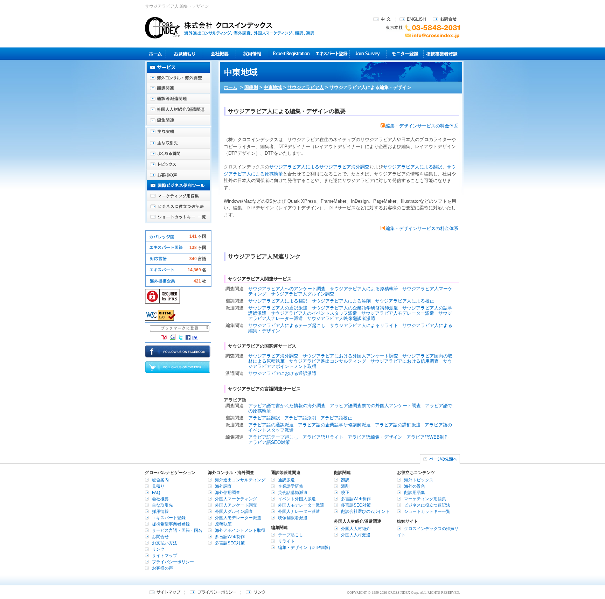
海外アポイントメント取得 (240, 530)
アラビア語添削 (300, 417)
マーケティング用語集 (178, 196)
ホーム (230, 87)
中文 (382, 18)
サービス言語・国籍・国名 (177, 530)
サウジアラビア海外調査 (273, 355)
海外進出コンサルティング (240, 480)
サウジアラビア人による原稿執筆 (364, 288)
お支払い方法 (164, 543)
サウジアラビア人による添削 (341, 301)
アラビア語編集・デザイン (375, 437)
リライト (286, 541)
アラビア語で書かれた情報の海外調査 (287, 405)
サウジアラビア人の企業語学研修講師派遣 (355, 308)
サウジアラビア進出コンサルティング (327, 361)
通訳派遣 (286, 480)
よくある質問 (178, 154)
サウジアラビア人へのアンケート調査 (287, 288)
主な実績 (178, 133)
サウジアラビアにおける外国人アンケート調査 (350, 355)
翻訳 (345, 480)
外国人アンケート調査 (236, 505)
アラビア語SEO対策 (269, 442)
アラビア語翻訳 (264, 417)
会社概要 (219, 54)
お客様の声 (178, 175)
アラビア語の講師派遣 (397, 424)
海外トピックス (178, 164)
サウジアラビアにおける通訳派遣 (282, 373)
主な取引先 (178, 143)
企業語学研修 (290, 486)
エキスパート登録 (331, 54)
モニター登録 (405, 54)
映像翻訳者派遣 (292, 517)
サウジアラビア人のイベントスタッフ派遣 (314, 313)
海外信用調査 (227, 492)
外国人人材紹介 (355, 528)
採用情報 (252, 54)
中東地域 (273, 87)
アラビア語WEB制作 (427, 437)
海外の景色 (414, 486)
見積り (184, 54)
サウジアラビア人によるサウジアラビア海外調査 (319, 166)
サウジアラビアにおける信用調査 (404, 361)
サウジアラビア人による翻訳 (412, 166)
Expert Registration (291, 54)
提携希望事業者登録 (171, 524)
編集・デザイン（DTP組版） (305, 547)
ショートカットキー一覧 (178, 217)
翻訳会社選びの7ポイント (365, 511)
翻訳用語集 (414, 492)
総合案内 (160, 480)
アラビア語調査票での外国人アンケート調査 (375, 405)
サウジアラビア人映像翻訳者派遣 (341, 318)
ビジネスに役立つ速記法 (178, 206)
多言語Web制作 (230, 536)
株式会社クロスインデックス (229, 28)
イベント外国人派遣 (297, 498)
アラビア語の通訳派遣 (271, 424)
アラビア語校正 (336, 417)
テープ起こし (290, 534)
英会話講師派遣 (292, 492)
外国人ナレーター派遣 (299, 511)
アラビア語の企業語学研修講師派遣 (334, 424)
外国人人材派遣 (355, 534)
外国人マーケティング (236, 498)
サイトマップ (164, 555)
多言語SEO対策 (230, 543)
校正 (345, 492)
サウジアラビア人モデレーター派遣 (397, 313)
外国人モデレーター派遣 (238, 517)
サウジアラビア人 (305, 87)
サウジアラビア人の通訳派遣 (277, 308)
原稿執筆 (223, 524)
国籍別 (251, 87)
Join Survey (368, 54)
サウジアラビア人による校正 (404, 301)
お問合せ (445, 18)
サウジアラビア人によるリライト (364, 325)
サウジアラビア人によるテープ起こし (287, 325)
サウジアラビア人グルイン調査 (302, 294)
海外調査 (223, 486)
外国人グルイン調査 (234, 511)
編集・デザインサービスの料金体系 (421, 125)
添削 (345, 486)
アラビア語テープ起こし (273, 437)
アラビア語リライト (322, 437)
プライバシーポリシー (173, 561)
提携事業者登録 (441, 54)
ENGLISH (412, 18)
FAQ (156, 492)
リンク (158, 549)
